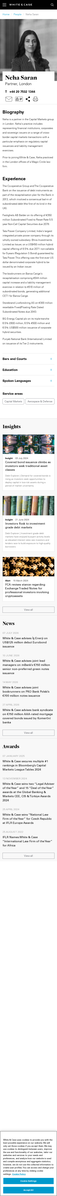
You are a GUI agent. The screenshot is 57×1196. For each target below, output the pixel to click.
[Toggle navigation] (6, 4)
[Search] (52, 4)
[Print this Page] (35, 99)
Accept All (28, 1190)
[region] (28, 1163)
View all (28, 609)
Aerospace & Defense (40, 401)
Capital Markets (13, 401)
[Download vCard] (19, 99)
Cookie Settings (28, 1181)
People (18, 14)
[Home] (20, 5)
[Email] (9, 99)
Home (6, 14)
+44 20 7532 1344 (22, 92)
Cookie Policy (19, 1174)
